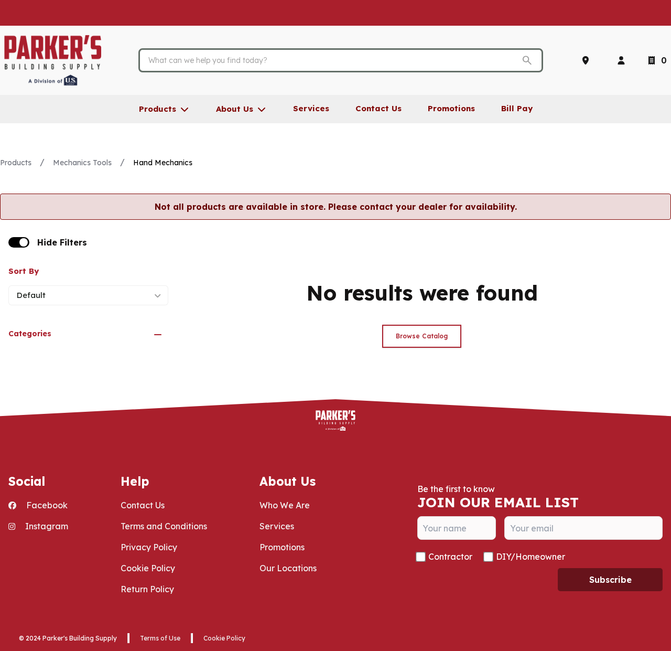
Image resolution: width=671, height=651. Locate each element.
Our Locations (288, 568)
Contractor (450, 556)
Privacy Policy (149, 547)
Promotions (282, 547)
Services (276, 526)
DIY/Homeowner (530, 556)
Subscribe (610, 579)
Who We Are (284, 505)
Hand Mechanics (162, 162)
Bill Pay (517, 108)
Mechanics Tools (82, 162)
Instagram (45, 526)
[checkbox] (18, 242)
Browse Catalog (422, 336)
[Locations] (587, 60)
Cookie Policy (148, 568)
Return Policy (147, 589)
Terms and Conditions (164, 526)
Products (15, 162)
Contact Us (143, 505)
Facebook (46, 505)
